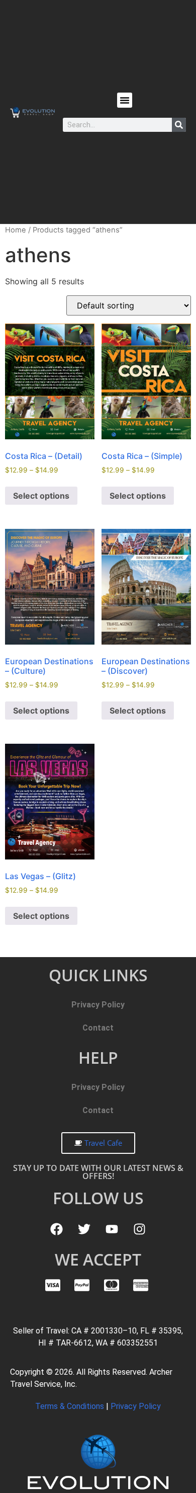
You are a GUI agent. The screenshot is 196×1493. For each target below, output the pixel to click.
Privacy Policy (98, 1004)
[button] (124, 100)
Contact (98, 1028)
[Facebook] (56, 1228)
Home (15, 229)
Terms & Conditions (70, 1406)
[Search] (179, 125)
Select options (41, 496)
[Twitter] (84, 1228)
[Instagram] (139, 1228)
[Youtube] (112, 1228)
